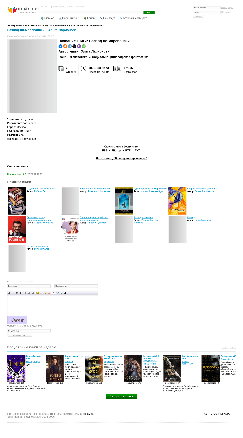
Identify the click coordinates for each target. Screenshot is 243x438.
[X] (74, 46)
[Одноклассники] (65, 46)
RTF (128, 150)
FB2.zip (116, 150)
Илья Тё (30, 361)
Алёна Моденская (229, 361)
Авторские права (121, 396)
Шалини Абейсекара (148, 362)
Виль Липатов (41, 248)
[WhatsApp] (84, 46)
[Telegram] (70, 46)
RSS (205, 413)
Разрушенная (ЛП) (191, 356)
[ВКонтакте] (60, 46)
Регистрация (227, 7)
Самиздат (109, 18)
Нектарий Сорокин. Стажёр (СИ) (230, 357)
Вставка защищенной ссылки (45, 293)
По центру (29, 293)
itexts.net (88, 413)
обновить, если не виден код (24, 325)
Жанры (90, 18)
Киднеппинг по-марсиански (41, 188)
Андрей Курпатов (43, 222)
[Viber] (79, 46)
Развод (191, 217)
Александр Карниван (99, 191)
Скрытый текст (54, 293)
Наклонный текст (13, 293)
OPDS (214, 413)
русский (28, 119)
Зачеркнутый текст (21, 293)
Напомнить (226, 12)
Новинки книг (70, 18)
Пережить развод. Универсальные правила (40, 218)
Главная (49, 18)
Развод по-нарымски (38, 246)
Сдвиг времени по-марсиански (150, 188)
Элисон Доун (188, 359)
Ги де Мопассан (203, 220)
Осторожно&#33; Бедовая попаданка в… (112, 358)
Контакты (225, 413)
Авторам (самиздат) (135, 18)
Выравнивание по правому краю (33, 293)
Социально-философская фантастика (120, 57)
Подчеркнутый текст (17, 293)
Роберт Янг (40, 191)
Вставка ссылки (41, 293)
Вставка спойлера (65, 293)
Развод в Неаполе (143, 217)
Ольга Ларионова (95, 51)
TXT (137, 150)
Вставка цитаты (57, 293)
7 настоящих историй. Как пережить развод (94, 218)
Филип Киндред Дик (152, 191)
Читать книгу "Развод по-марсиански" (121, 158)
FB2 (104, 150)
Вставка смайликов (38, 293)
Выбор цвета (49, 293)
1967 (28, 130)
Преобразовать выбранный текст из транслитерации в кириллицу (61, 293)
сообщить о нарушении (21, 138)
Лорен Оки (70, 361)
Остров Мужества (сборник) (202, 188)
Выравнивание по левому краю (25, 293)
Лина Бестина (110, 364)
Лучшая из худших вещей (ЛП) (74, 357)
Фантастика (78, 57)
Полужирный (9, 293)
